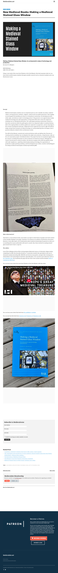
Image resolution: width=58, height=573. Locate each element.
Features (8, 9)
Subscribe (7, 439)
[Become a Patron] (38, 540)
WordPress (22, 567)
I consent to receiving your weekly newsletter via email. (16, 437)
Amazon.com (22, 316)
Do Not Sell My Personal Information (9, 560)
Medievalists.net (8, 1)
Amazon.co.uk (37, 316)
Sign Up (7, 481)
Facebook (4, 569)
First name (6, 429)
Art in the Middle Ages (34, 465)
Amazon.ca (30, 316)
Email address (7, 425)
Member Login (14, 481)
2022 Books (9, 465)
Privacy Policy (5, 559)
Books (4, 9)
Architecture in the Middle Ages (20, 465)
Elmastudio (31, 567)
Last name (6, 432)
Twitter (5, 569)
